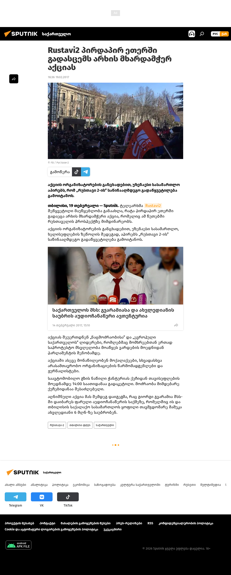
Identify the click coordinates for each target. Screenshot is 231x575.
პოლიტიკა (60, 485)
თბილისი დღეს (79, 425)
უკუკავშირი (113, 529)
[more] (176, 325)
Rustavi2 (153, 205)
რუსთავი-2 (57, 425)
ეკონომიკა (81, 485)
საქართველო (105, 425)
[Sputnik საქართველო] (22, 38)
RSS (150, 523)
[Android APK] (18, 546)
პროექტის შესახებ (19, 523)
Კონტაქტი (47, 523)
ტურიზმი (172, 485)
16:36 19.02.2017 (58, 77)
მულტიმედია (210, 485)
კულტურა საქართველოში (140, 485)
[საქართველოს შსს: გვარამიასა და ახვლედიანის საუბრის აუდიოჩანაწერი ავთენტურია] (115, 276)
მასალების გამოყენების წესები (86, 523)
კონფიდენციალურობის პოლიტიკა (186, 523)
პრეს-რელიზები (129, 523)
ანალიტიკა (39, 485)
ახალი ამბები (15, 485)
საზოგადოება (105, 485)
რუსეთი (189, 485)
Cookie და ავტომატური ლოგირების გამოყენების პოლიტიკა (51, 529)
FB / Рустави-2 (60, 162)
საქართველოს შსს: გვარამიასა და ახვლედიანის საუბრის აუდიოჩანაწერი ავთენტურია (113, 313)
